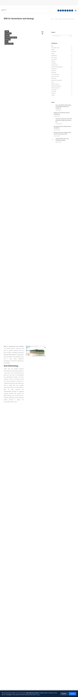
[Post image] (52, 105)
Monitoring (7, 39)
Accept (72, 693)
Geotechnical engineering (10, 37)
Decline (64, 693)
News (6, 41)
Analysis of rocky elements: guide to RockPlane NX (62, 113)
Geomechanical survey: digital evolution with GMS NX (62, 127)
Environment (8, 33)
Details (38, 694)
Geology (7, 35)
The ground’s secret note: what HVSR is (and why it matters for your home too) (64, 120)
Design (6, 31)
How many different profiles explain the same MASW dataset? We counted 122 (63, 106)
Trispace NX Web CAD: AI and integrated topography (62, 139)
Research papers (9, 43)
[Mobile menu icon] (75, 10)
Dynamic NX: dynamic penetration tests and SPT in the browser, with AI (62, 133)
